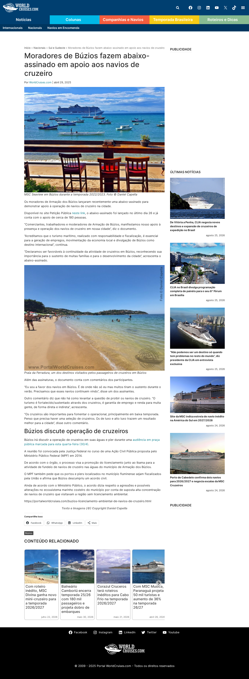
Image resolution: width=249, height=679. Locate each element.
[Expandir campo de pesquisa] (177, 8)
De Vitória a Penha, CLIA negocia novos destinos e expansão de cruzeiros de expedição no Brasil (195, 226)
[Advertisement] (197, 110)
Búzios (28, 533)
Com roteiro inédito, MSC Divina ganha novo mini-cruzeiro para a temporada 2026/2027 (41, 597)
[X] (225, 7)
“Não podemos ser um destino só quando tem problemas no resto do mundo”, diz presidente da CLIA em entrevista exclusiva (196, 358)
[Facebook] (190, 7)
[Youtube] (217, 7)
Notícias (23, 19)
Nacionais (35, 28)
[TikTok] (234, 7)
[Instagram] (199, 7)
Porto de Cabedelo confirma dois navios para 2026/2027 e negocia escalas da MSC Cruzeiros (197, 481)
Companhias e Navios (123, 19)
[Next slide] (159, 583)
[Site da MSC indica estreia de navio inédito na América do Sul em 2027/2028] (197, 394)
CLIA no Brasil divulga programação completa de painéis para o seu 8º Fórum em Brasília (196, 291)
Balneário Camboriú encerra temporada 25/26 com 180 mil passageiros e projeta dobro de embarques (76, 599)
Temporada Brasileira (173, 19)
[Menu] (243, 7)
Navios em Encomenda (63, 28)
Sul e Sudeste (56, 47)
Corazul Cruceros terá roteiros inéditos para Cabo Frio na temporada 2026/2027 (113, 594)
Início (27, 47)
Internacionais (13, 28)
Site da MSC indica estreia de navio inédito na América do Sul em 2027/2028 (197, 418)
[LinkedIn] (208, 7)
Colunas (73, 19)
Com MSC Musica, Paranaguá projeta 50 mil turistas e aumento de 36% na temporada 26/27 (148, 597)
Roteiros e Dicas (222, 19)
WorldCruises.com (40, 82)
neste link (78, 213)
